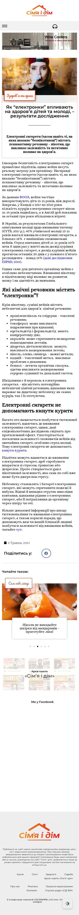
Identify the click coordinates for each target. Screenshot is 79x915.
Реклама (33, 886)
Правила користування (59, 886)
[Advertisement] (39, 754)
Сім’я (35, 874)
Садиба (68, 874)
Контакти (32, 890)
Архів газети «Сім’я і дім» (58, 878)
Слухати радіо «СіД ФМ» (59, 890)
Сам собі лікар (19, 583)
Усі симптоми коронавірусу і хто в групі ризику (39, 626)
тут (19, 529)
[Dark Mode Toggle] (67, 903)
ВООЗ (24, 197)
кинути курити (14, 450)
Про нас (15, 886)
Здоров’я (51, 874)
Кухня (20, 874)
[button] (46, 553)
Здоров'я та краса (20, 95)
